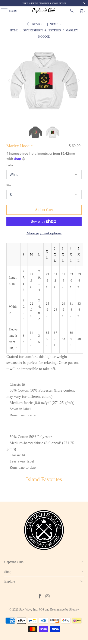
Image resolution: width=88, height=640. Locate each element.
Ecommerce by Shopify (64, 609)
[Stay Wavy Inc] (44, 10)
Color (9, 165)
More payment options (44, 233)
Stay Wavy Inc (28, 609)
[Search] (72, 10)
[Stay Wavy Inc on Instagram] (47, 596)
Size (8, 185)
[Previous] (9, 80)
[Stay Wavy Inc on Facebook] (40, 596)
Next (54, 24)
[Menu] (2, 10)
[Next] (78, 80)
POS (41, 609)
